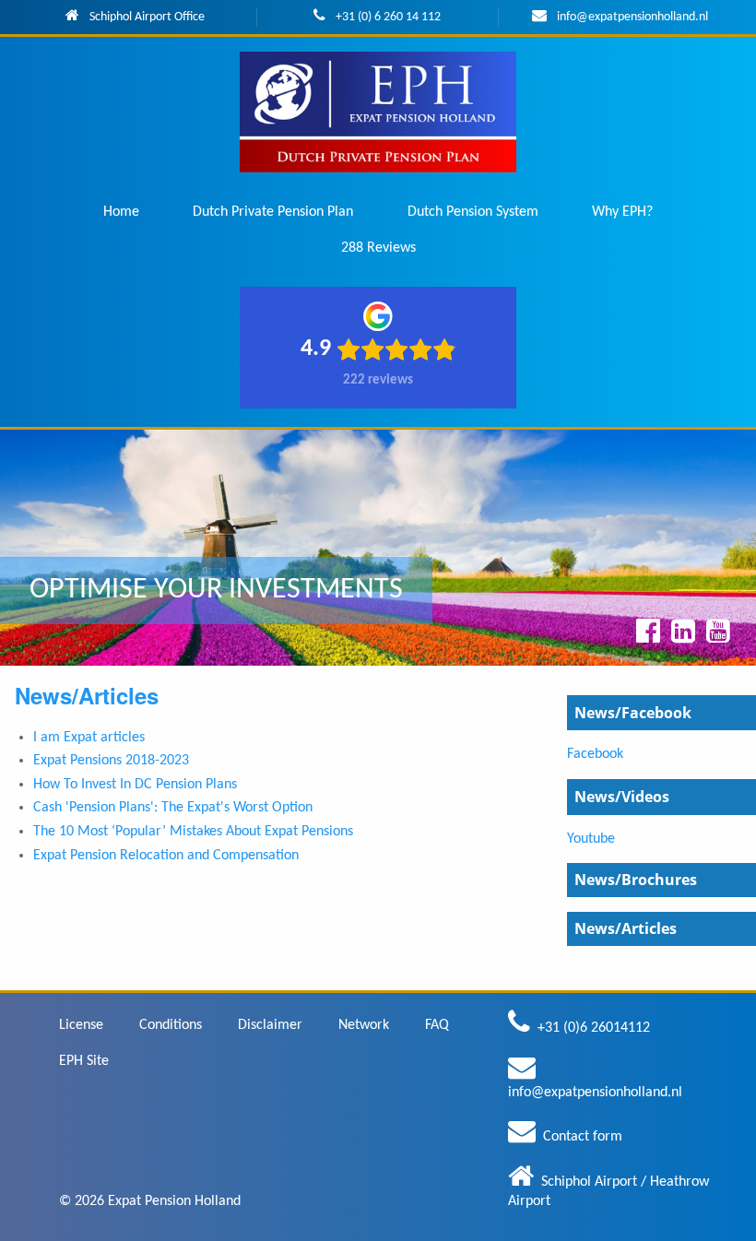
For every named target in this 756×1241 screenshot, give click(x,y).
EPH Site (84, 1061)
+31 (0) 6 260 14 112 (388, 17)
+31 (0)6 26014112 (593, 1028)
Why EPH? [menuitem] (622, 212)
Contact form (582, 1136)
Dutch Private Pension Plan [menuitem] (273, 212)
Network (363, 1025)
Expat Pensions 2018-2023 (111, 760)
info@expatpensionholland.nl (632, 17)
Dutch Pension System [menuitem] (473, 212)
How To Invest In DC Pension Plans (135, 784)
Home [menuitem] (121, 212)
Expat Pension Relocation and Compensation (166, 855)
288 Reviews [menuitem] (378, 248)
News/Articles (625, 928)
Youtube (591, 839)
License (81, 1025)
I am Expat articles (89, 737)
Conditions (170, 1025)
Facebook (595, 754)
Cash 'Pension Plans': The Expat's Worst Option (173, 807)
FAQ (437, 1025)
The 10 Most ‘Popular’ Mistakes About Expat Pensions (193, 831)
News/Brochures (635, 879)
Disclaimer (270, 1025)
